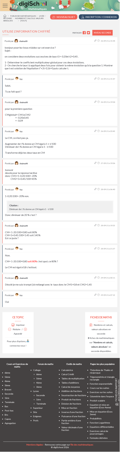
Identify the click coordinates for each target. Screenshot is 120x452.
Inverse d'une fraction (72, 412)
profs (35, 420)
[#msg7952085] (95, 295)
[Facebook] (85, 33)
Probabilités (96, 418)
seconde (9, 393)
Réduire (16, 329)
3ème (7, 385)
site (35, 412)
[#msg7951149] (95, 131)
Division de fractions (71, 403)
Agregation (10, 423)
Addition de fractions (71, 391)
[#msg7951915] (95, 225)
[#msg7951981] (95, 248)
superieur (38, 408)
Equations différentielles (102, 427)
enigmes (37, 416)
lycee (36, 391)
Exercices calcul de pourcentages (99, 432)
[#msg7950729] (95, 79)
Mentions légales (34, 444)
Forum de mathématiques (23, 16)
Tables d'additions (70, 382)
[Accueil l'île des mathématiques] (5, 16)
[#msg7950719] (95, 41)
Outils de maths (74, 364)
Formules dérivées (99, 438)
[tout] (23, 20)
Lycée (41, 16)
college (37, 370)
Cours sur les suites (99, 388)
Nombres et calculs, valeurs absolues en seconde (102, 329)
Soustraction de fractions (73, 395)
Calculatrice (67, 370)
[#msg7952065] (95, 278)
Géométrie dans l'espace (102, 396)
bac (6, 406)
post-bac (9, 410)
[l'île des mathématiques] (60, 5)
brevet (8, 389)
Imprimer (20, 325)
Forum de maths (45, 364)
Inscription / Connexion (101, 17)
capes (8, 419)
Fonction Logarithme (100, 422)
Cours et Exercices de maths (17, 365)
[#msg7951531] (95, 163)
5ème (7, 377)
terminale (9, 402)
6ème (7, 372)
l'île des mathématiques (81, 444)
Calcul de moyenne (70, 387)
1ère (7, 398)
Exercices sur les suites (101, 392)
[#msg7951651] (95, 189)
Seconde (7, 18)
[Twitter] (89, 33)
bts (6, 414)
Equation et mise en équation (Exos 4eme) (100, 406)
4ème (7, 381)
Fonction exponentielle (101, 383)
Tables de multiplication (72, 378)
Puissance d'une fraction (73, 416)
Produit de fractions (71, 399)
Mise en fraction (69, 408)
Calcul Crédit (67, 374)
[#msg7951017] (95, 102)
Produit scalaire (97, 400)
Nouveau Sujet (65, 17)
